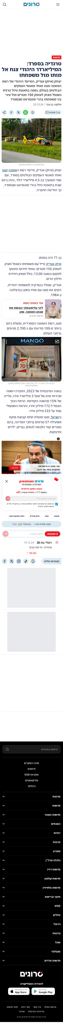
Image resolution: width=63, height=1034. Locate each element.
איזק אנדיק (53, 264)
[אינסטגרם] (19, 561)
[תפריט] (58, 4)
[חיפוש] (4, 4)
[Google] (32, 112)
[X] (18, 112)
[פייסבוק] (4, 561)
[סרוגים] (31, 974)
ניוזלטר (32, 786)
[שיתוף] (4, 112)
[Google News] (33, 561)
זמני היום (25, 1006)
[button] (58, 438)
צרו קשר (37, 1006)
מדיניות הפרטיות (36, 1011)
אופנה (12, 170)
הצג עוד (32, 552)
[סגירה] (6, 481)
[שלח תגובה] (6, 534)
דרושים (32, 769)
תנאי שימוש (12, 1006)
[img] (31, 359)
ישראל (55, 417)
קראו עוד (14, 468)
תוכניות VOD (31, 774)
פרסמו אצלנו (50, 1006)
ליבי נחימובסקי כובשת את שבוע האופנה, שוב (26, 310)
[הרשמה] (7, 498)
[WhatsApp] (25, 112)
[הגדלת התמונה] (57, 341)
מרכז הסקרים (31, 763)
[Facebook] (11, 112)
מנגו (5, 170)
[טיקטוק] (26, 561)
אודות (22, 1011)
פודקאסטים (31, 780)
